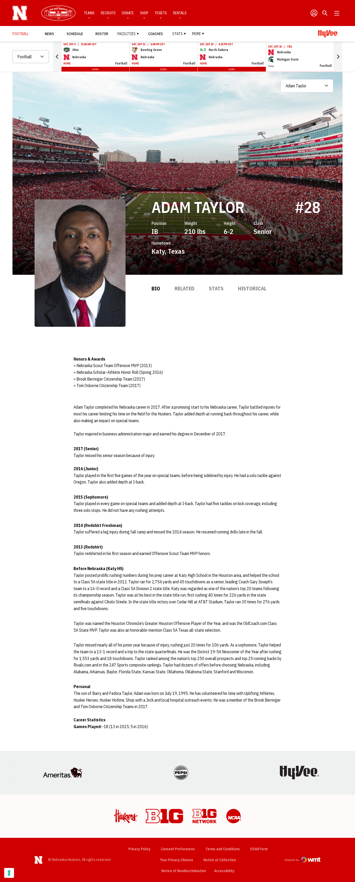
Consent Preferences (178, 849)
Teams (89, 13)
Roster (101, 33)
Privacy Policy (139, 849)
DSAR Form (259, 849)
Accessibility (224, 870)
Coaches (155, 33)
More (196, 33)
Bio (156, 288)
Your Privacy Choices (176, 860)
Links (95, 69)
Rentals (180, 13)
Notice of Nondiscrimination (183, 870)
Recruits (108, 13)
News (49, 33)
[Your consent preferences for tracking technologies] (9, 873)
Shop (144, 13)
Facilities (126, 33)
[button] (57, 57)
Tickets (161, 13)
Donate (128, 13)
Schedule (75, 33)
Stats (177, 33)
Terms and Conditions (222, 849)
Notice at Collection (219, 860)
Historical (252, 288)
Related (184, 288)
